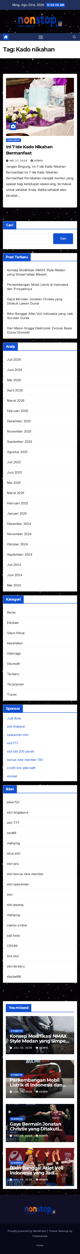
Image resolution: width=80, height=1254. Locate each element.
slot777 (12, 743)
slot (9, 894)
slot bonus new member (25, 874)
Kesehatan (15, 643)
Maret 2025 (15, 493)
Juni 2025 (14, 472)
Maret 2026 (15, 401)
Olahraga (14, 653)
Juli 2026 (14, 359)
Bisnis (11, 612)
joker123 (13, 802)
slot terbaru (16, 966)
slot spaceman (18, 884)
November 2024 (19, 534)
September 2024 (19, 554)
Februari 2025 (17, 503)
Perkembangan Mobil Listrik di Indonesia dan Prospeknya (36, 1085)
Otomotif (13, 664)
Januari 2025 (17, 513)
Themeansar (39, 1236)
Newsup (64, 1231)
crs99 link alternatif (21, 768)
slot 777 (13, 823)
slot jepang (15, 905)
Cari (9, 225)
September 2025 (19, 442)
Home (40, 1245)
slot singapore (17, 812)
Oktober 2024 (17, 544)
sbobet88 (14, 976)
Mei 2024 (14, 585)
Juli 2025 (14, 462)
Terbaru (13, 674)
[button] (74, 37)
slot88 (11, 833)
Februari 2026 (17, 411)
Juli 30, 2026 (23, 1047)
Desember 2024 (19, 524)
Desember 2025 (19, 421)
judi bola (13, 935)
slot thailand (16, 726)
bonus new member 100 (25, 760)
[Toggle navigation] (41, 37)
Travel (12, 694)
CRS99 (12, 946)
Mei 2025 (14, 483)
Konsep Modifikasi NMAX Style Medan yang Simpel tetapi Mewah (38, 1041)
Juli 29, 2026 (23, 1135)
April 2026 (15, 390)
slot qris (13, 864)
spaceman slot (17, 735)
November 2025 (19, 431)
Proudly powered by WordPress (27, 1231)
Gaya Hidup (13, 140)
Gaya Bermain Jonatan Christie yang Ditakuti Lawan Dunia (35, 1128)
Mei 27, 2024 (19, 160)
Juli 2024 (14, 565)
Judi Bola (14, 718)
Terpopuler (15, 684)
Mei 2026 (14, 380)
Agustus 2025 (17, 452)
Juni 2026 (14, 370)
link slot (13, 956)
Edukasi (12, 623)
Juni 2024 (14, 575)
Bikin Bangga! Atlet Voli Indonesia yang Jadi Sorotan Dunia (36, 1172)
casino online (17, 925)
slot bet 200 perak (20, 751)
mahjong (13, 843)
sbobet (12, 776)
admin (38, 160)
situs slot (13, 853)
